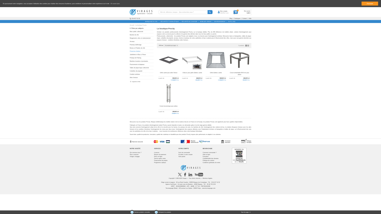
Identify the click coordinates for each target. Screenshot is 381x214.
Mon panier (247, 11)
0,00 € (248, 13)
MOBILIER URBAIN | (206, 21)
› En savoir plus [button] (115, 3)
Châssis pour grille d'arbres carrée (192, 72)
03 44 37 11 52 (136, 18)
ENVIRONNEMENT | (220, 21)
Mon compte (221, 11)
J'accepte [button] (370, 3)
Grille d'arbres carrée (216, 72)
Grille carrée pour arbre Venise (168, 72)
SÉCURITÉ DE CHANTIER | (190, 21)
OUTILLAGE (231, 21)
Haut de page (245, 212)
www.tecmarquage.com (208, 188)
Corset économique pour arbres (169, 106)
